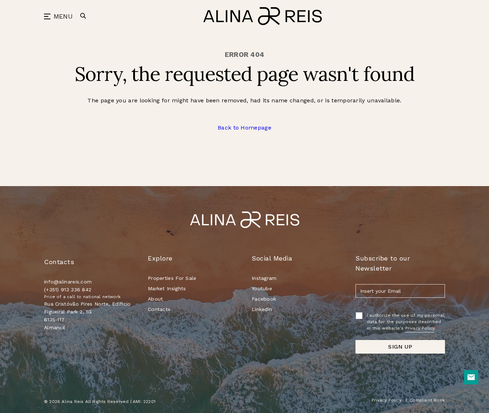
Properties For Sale (172, 278)
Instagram (264, 278)
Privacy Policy (420, 328)
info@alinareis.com (68, 282)
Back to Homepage (244, 127)
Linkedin (262, 309)
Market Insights (167, 288)
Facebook (264, 299)
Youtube (262, 288)
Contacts (159, 309)
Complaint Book (427, 400)
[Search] (83, 16)
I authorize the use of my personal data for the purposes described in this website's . (406, 322)
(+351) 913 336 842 (68, 289)
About (155, 299)
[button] (58, 16)
